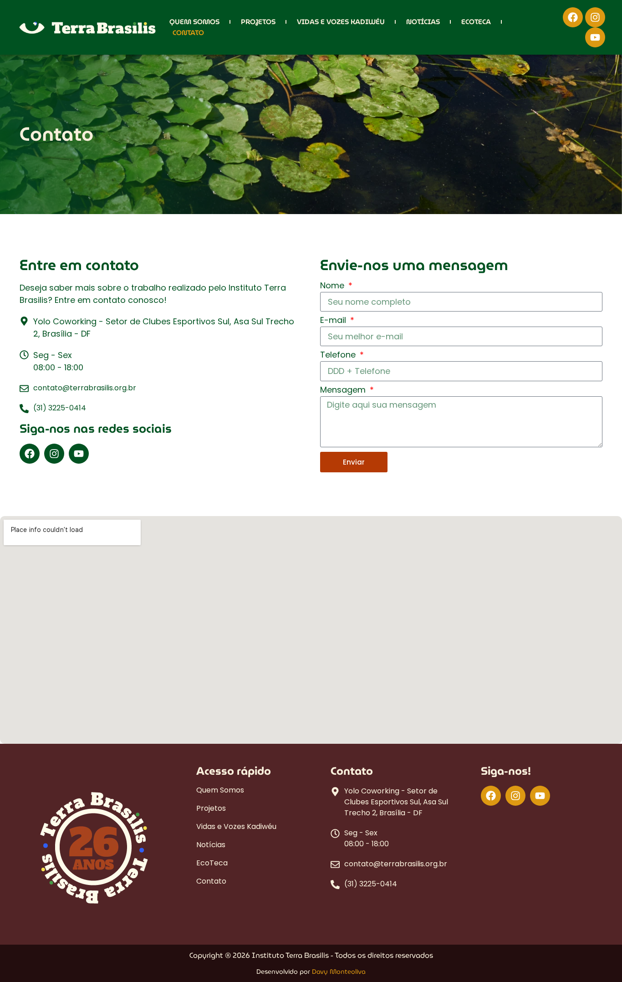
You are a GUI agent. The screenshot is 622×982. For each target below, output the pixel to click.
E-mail (334, 321)
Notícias (423, 21)
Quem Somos (194, 21)
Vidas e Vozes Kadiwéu (341, 21)
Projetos (258, 21)
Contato (188, 32)
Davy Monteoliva (339, 972)
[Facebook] (573, 17)
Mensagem (344, 390)
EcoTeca (476, 21)
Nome (333, 286)
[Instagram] (595, 17)
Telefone (339, 355)
